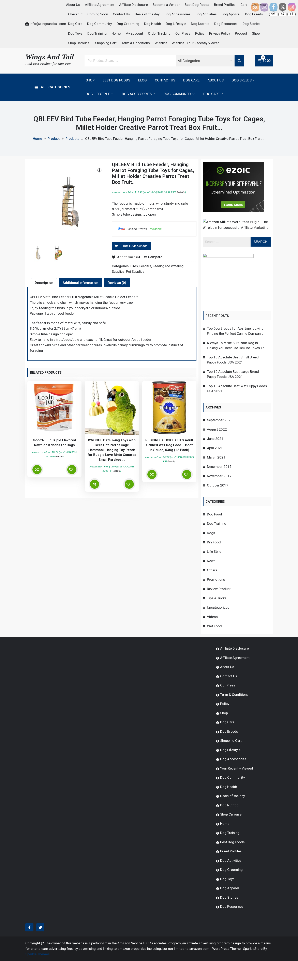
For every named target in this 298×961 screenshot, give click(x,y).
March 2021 (216, 457)
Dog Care (75, 24)
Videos (212, 617)
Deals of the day (147, 14)
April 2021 (215, 448)
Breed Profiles (225, 5)
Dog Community (99, 24)
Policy (199, 33)
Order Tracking (159, 33)
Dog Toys (75, 33)
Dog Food (214, 514)
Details (181, 192)
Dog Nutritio (200, 24)
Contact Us (121, 14)
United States (137, 229)
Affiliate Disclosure (133, 5)
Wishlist (161, 43)
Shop (256, 33)
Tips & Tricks (216, 598)
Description (44, 283)
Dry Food (214, 542)
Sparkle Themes (37, 954)
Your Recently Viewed (203, 43)
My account (134, 33)
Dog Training (97, 33)
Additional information (80, 283)
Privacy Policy (219, 33)
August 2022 (217, 429)
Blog (142, 80)
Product (241, 33)
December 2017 (219, 467)
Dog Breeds (242, 80)
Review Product (219, 589)
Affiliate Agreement (99, 5)
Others (212, 570)
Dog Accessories (177, 14)
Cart (243, 5)
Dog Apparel (231, 14)
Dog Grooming (128, 24)
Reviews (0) (117, 283)
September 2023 (220, 420)
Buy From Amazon (135, 246)
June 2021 (215, 439)
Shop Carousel (79, 43)
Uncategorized (218, 607)
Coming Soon (97, 14)
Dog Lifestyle (176, 24)
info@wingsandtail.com (48, 24)
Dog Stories (251, 24)
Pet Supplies (135, 272)
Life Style (214, 551)
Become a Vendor (166, 5)
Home (116, 33)
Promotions (216, 579)
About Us (73, 5)
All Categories (55, 87)
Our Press (182, 33)
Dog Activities (206, 14)
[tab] (44, 282)
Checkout (75, 14)
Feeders (145, 266)
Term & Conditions (135, 43)
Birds (134, 266)
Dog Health (152, 24)
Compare (155, 257)
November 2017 (219, 476)
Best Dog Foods (197, 5)
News (211, 561)
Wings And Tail (49, 57)
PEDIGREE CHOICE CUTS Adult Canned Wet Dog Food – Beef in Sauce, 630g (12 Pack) (169, 445)
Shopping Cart (106, 43)
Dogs (211, 533)
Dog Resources (226, 24)
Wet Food (214, 626)
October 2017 (217, 485)
